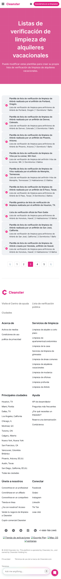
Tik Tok (35, 507)
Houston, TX (7, 401)
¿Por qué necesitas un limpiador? (42, 413)
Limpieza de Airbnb (41, 387)
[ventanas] (30, 541)
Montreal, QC (7, 426)
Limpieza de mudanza (42, 372)
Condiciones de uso (10, 334)
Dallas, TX (6, 411)
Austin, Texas (8, 463)
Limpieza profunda (40, 382)
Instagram (36, 497)
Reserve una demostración (44, 419)
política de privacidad (11, 339)
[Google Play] (38, 537)
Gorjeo (35, 492)
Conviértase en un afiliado (13, 492)
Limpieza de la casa (41, 346)
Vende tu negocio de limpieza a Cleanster (15, 514)
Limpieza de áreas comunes (44, 359)
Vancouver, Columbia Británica (11, 452)
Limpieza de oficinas (41, 377)
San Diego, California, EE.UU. (15, 468)
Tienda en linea (8, 502)
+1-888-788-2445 (47, 530)
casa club (36, 512)
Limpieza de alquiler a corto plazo (44, 331)
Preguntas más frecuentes (44, 406)
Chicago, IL (7, 421)
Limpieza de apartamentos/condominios (44, 339)
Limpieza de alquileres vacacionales (42, 366)
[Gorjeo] (13, 530)
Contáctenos (38, 424)
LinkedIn (36, 502)
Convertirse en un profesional (15, 487)
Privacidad (6, 559)
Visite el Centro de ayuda (15, 303)
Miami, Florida (8, 406)
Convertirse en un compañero (15, 497)
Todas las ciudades (10, 473)
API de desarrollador (41, 401)
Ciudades (7, 312)
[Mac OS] (53, 537)
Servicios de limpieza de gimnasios (43, 353)
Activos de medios (10, 329)
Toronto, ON (7, 431)
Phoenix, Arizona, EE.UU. (13, 458)
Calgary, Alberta (9, 435)
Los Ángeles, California (12, 416)
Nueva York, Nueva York (13, 440)
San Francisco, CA (10, 445)
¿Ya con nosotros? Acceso (13, 507)
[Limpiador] (13, 4)
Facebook (36, 487)
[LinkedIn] (20, 530)
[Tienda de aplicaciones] (16, 537)
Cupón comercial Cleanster (14, 520)
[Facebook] (6, 530)
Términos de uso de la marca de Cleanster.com (33, 559)
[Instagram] (28, 530)
